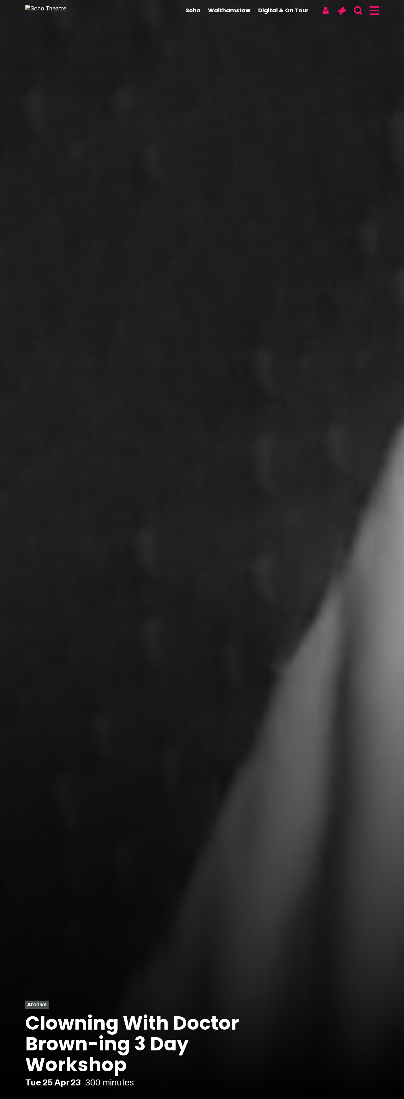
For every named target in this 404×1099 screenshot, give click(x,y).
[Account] (325, 10)
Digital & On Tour (283, 10)
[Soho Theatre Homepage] (56, 8)
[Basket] (341, 10)
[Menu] (374, 10)
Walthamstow (229, 10)
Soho (193, 10)
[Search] (358, 10)
